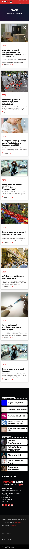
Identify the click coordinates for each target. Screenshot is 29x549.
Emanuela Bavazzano (13, 468)
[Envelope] (12, 505)
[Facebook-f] (6, 505)
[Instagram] (2, 505)
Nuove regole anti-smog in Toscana (13, 370)
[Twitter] (9, 505)
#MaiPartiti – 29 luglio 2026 (16, 416)
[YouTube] (2, 540)
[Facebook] (10, 540)
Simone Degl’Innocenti (15, 442)
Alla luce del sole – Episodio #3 (17, 409)
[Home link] (6, 2)
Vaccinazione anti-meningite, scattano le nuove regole (11, 327)
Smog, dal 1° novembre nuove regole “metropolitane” (12, 187)
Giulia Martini (14, 455)
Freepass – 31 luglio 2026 (15, 403)
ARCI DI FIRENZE (19, 522)
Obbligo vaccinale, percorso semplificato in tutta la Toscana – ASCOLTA (14, 143)
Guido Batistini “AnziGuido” (15, 448)
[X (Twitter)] (4, 540)
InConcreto (13, 526)
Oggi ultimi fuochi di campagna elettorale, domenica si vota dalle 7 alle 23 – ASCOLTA (14, 53)
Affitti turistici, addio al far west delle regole (13, 277)
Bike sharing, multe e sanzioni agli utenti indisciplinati (11, 102)
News (4, 45)
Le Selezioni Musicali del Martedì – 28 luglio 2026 (15, 422)
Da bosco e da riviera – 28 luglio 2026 (17, 429)
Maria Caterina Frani (15, 462)
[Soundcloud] (6, 540)
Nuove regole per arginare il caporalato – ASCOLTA (14, 233)
